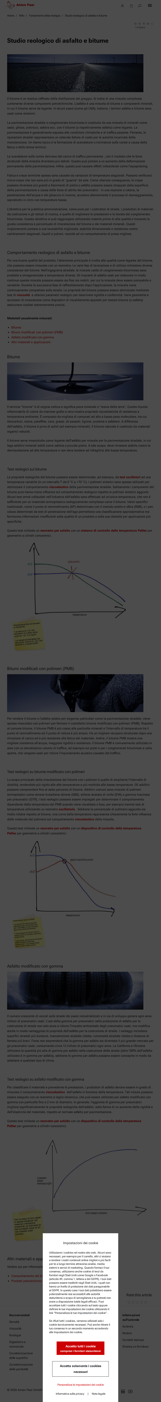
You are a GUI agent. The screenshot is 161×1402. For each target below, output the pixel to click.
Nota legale (98, 1393)
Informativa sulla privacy (70, 1393)
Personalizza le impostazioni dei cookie (80, 1384)
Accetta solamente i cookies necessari (80, 1369)
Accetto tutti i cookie (80, 1348)
